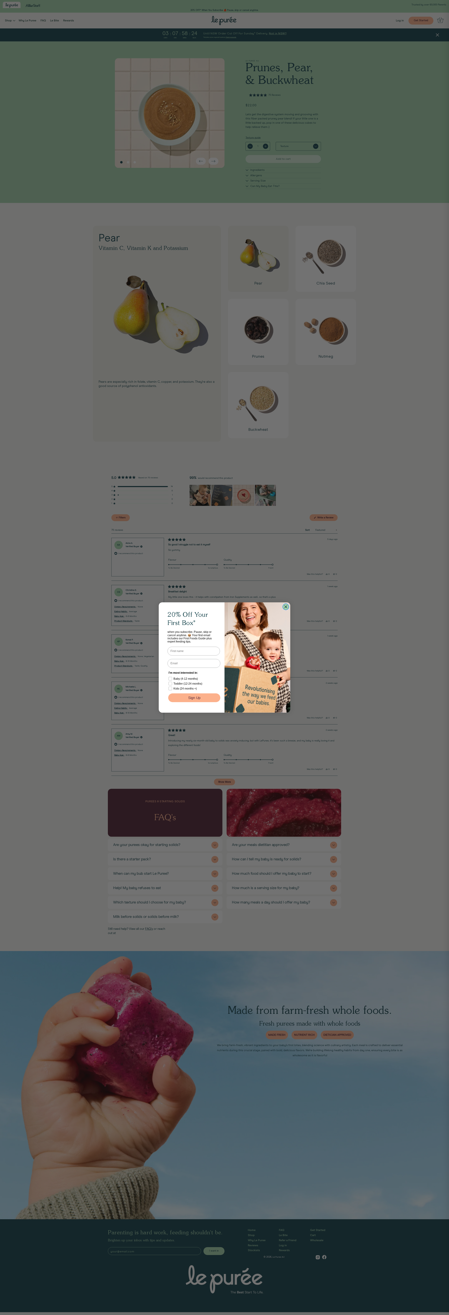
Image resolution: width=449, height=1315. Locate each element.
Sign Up (194, 698)
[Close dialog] (286, 607)
